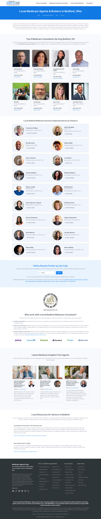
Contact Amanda (38, 77)
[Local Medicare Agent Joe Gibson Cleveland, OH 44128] (57, 160)
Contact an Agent (69, 493)
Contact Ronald (31, 148)
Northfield (39, 281)
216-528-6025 (38, 75)
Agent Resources (82, 485)
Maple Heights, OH (43, 469)
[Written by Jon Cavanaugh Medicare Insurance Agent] (31, 383)
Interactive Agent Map (70, 490)
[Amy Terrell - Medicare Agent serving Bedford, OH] (60, 91)
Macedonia (72, 281)
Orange (53, 281)
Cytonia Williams (31, 173)
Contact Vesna (30, 207)
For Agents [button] (89, 3)
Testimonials (68, 482)
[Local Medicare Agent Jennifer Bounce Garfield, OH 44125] (57, 235)
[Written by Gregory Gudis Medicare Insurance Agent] (57, 383)
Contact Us (65, 514)
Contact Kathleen (69, 207)
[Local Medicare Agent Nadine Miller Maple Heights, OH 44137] (57, 145)
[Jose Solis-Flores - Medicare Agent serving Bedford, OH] (79, 91)
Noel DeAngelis (69, 127)
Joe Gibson (68, 158)
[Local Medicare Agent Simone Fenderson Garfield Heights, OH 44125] (19, 220)
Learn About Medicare (77, 3)
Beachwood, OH (56, 472)
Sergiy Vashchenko (70, 217)
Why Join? (80, 472)
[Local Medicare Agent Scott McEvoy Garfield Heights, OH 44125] (19, 235)
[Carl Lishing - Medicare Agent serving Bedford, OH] (79, 58)
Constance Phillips (32, 128)
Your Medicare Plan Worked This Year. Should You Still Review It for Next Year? (45, 383)
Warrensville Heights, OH (43, 475)
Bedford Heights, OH (44, 466)
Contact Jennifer (69, 237)
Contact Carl (76, 77)
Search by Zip (55, 487)
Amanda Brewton (38, 69)
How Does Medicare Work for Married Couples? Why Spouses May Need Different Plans (19, 383)
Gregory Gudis (48, 389)
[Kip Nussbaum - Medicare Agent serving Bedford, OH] (21, 58)
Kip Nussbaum (18, 69)
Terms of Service (41, 514)
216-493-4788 (18, 75)
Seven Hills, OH (55, 482)
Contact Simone (31, 222)
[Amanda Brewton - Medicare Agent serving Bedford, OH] (40, 58)
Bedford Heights (69, 279)
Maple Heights (78, 279)
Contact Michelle (69, 178)
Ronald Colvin (30, 143)
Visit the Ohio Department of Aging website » (26, 451)
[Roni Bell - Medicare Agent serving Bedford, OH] (21, 91)
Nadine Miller (68, 143)
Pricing (80, 474)
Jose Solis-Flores (77, 102)
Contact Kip (17, 77)
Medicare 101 (68, 466)
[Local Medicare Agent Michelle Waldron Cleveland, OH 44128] (57, 175)
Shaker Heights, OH (56, 469)
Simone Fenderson (32, 217)
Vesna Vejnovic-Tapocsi (33, 203)
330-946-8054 (18, 108)
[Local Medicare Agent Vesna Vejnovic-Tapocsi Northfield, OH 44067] (19, 205)
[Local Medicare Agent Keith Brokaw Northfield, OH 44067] (57, 190)
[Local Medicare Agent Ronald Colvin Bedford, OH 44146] (19, 145)
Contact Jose (76, 110)
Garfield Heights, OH (44, 481)
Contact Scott (30, 237)
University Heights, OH (57, 479)
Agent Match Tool (69, 479)
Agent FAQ (80, 479)
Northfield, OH (42, 478)
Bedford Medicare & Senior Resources (36, 335)
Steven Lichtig (30, 187)
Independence (63, 281)
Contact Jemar (31, 163)
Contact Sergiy (69, 222)
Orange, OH (42, 484)
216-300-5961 (77, 75)
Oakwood (85, 279)
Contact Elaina (69, 252)
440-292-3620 (57, 108)
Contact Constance (32, 133)
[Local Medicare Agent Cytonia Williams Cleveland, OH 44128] (19, 175)
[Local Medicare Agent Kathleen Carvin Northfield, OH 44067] (57, 205)
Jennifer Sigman (74, 387)
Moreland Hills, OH (56, 474)
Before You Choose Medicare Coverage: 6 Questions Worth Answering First (72, 383)
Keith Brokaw (68, 187)
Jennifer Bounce (69, 232)
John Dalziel (37, 102)
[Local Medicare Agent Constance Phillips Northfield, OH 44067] (19, 130)
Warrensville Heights (30, 281)
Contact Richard (31, 252)
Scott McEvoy (30, 232)
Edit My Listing (81, 469)
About (34, 514)
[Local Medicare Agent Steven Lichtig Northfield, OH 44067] (19, 190)
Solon (57, 281)
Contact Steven (31, 193)
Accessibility (58, 514)
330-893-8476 (38, 108)
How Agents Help (69, 469)
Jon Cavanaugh (22, 389)
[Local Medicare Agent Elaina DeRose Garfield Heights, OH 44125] (57, 250)
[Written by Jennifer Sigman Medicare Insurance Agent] (83, 383)
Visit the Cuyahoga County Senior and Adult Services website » (30, 435)
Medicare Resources (70, 485)
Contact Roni (17, 110)
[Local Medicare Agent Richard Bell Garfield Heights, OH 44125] (19, 250)
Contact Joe (68, 163)
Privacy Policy (50, 514)
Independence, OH (43, 489)
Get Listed (80, 482)
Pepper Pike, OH (56, 485)
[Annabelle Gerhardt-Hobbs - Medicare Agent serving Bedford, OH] (60, 58)
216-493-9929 (57, 76)
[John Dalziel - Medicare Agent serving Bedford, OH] (40, 91)
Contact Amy (56, 110)
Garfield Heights (46, 281)
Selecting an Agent (69, 477)
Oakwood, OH (42, 472)
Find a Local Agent (41, 3)
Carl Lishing (76, 69)
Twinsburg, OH (55, 477)
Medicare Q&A (68, 472)
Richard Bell (29, 247)
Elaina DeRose (68, 247)
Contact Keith (68, 193)
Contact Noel (68, 134)
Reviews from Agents (83, 477)
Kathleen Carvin (69, 203)
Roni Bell (16, 102)
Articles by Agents (69, 474)
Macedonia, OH (55, 466)
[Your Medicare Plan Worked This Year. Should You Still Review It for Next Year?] (50, 372)
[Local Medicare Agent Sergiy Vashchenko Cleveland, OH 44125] (57, 220)
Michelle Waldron (69, 173)
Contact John (37, 110)
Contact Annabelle (58, 78)
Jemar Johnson (31, 158)
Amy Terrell (56, 102)
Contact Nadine (69, 148)
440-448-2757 (77, 108)
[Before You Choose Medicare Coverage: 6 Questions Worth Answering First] (76, 372)
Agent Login (81, 466)
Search (59, 272)
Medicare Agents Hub (20, 464)
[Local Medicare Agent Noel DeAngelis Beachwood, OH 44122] (57, 130)
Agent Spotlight (68, 487)
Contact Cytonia (31, 178)
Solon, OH (41, 486)
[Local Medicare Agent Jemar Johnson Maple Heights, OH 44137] (19, 160)
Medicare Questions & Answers (58, 3)
